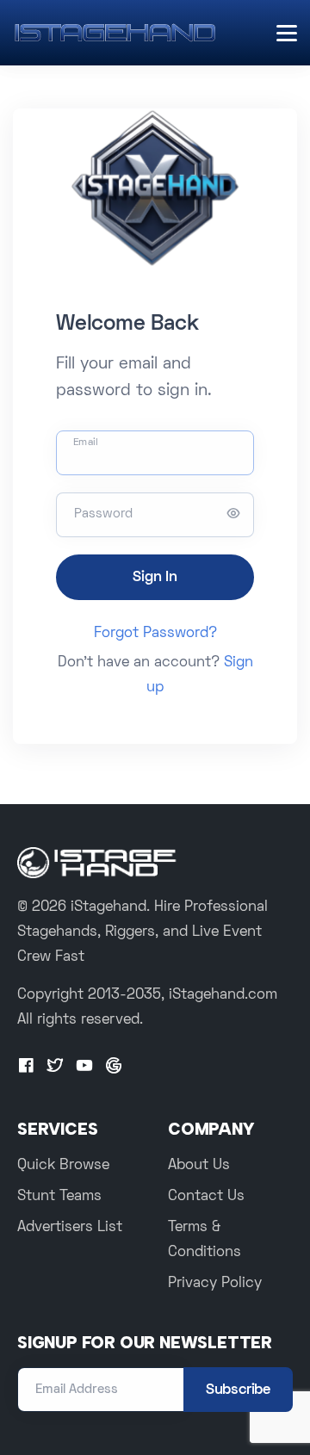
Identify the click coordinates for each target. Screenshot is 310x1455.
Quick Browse (63, 1166)
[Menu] (286, 33)
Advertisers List (69, 1228)
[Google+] (113, 1066)
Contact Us (206, 1197)
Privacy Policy (215, 1284)
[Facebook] (25, 1066)
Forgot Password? (155, 634)
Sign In (155, 578)
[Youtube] (84, 1066)
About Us (199, 1166)
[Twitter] (55, 1066)
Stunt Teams (59, 1197)
